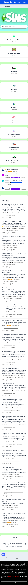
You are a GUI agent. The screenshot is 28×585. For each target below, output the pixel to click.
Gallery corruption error (8, 467)
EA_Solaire (7, 182)
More (18, 197)
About (11, 561)
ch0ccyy (4, 489)
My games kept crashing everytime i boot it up (13, 451)
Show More (14, 531)
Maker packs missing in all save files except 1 (14, 483)
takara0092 (4, 407)
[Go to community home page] (6, 2)
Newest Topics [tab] (12, 197)
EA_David (7, 177)
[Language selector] (11, 2)
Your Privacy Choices (14, 582)
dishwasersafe (5, 342)
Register (19, 2)
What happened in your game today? (11, 221)
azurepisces (4, 359)
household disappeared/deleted (10, 368)
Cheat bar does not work (8, 305)
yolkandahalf (4, 474)
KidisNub (4, 458)
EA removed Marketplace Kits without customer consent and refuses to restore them (13, 400)
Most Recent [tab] (5, 197)
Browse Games (6, 558)
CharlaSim (4, 228)
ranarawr (4, 296)
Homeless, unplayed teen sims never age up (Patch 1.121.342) (13, 417)
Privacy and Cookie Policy (13, 576)
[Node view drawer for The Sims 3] (14, 96)
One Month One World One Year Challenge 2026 (13, 237)
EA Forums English (6, 6)
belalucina (4, 245)
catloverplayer (5, 505)
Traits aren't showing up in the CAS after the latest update (14, 434)
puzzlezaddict (5, 279)
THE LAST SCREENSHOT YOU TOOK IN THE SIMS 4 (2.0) (13, 500)
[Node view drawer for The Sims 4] (14, 78)
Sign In (24, 2)
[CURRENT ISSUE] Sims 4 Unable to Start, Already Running (13, 271)
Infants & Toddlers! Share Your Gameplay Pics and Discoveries (14, 514)
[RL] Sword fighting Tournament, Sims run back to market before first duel (13, 205)
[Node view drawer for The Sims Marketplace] (14, 60)
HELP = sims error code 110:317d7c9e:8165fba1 (8, 288)
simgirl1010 (4, 522)
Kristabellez (4, 212)
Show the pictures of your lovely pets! (12, 320)
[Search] (15, 2)
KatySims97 (4, 262)
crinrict (6, 171)
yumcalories (4, 424)
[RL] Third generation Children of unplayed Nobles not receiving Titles (13, 352)
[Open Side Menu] (2, 2)
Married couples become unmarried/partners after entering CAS (14, 335)
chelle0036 (4, 375)
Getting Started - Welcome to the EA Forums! (15, 174)
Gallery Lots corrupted (8, 383)
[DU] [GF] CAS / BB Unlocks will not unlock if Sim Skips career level (14, 254)
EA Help (3, 561)
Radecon (4, 441)
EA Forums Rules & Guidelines (13, 187)
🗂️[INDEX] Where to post (11, 169)
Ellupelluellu (4, 325)
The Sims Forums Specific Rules (13, 180)
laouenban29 (5, 312)
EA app (16, 558)
